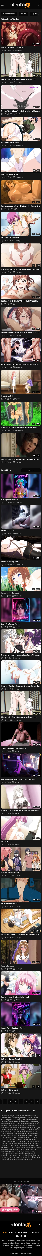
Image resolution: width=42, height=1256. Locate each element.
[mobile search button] (39, 4)
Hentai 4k (17, 1253)
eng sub (34, 14)
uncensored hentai (9, 14)
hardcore (23, 14)
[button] (38, 13)
